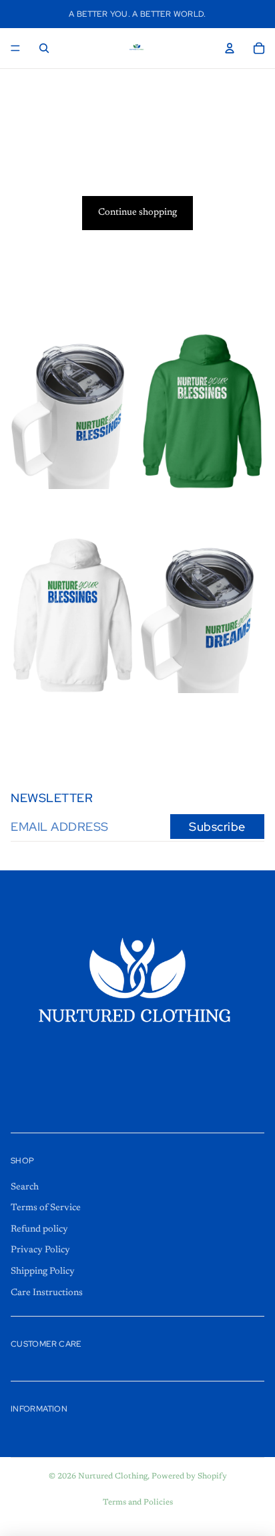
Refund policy (39, 1229)
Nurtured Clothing (113, 1476)
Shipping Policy (43, 1271)
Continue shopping (137, 212)
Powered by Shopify (189, 1476)
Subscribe (217, 826)
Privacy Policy (40, 1251)
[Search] (44, 48)
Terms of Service (46, 1208)
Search (25, 1187)
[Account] (229, 48)
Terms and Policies (138, 1503)
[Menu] (15, 48)
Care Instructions (47, 1293)
